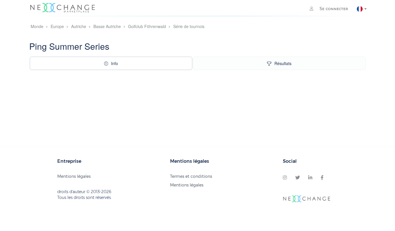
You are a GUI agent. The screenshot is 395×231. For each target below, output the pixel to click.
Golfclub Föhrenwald (147, 26)
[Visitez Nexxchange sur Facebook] (322, 177)
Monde (37, 26)
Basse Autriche (107, 26)
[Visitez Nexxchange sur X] (297, 177)
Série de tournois (188, 26)
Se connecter (333, 8)
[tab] (111, 63)
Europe (57, 26)
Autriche (78, 26)
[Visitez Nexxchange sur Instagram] (285, 177)
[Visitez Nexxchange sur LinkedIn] (310, 177)
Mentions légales (74, 176)
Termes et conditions (191, 176)
